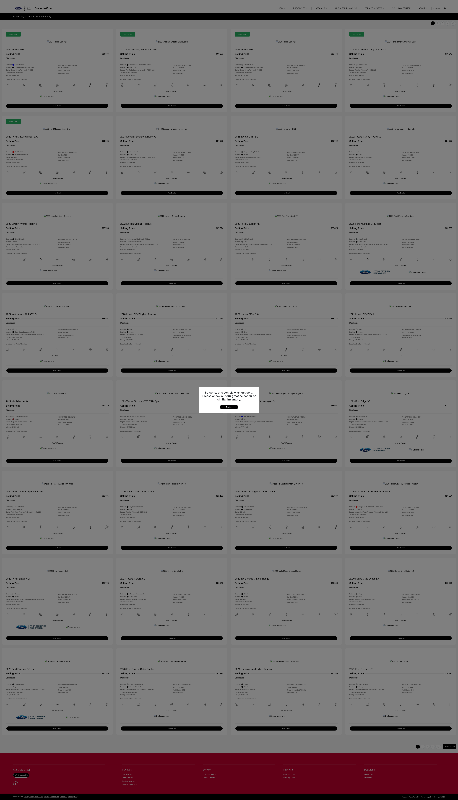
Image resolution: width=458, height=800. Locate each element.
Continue (229, 407)
